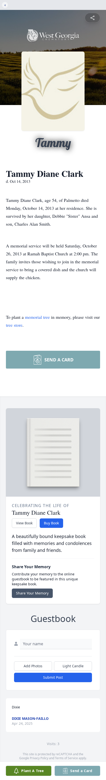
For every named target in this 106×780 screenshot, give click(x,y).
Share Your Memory (32, 593)
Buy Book (51, 523)
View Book (24, 523)
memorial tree (37, 317)
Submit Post (53, 677)
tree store (14, 325)
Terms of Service (66, 758)
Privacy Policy (39, 758)
